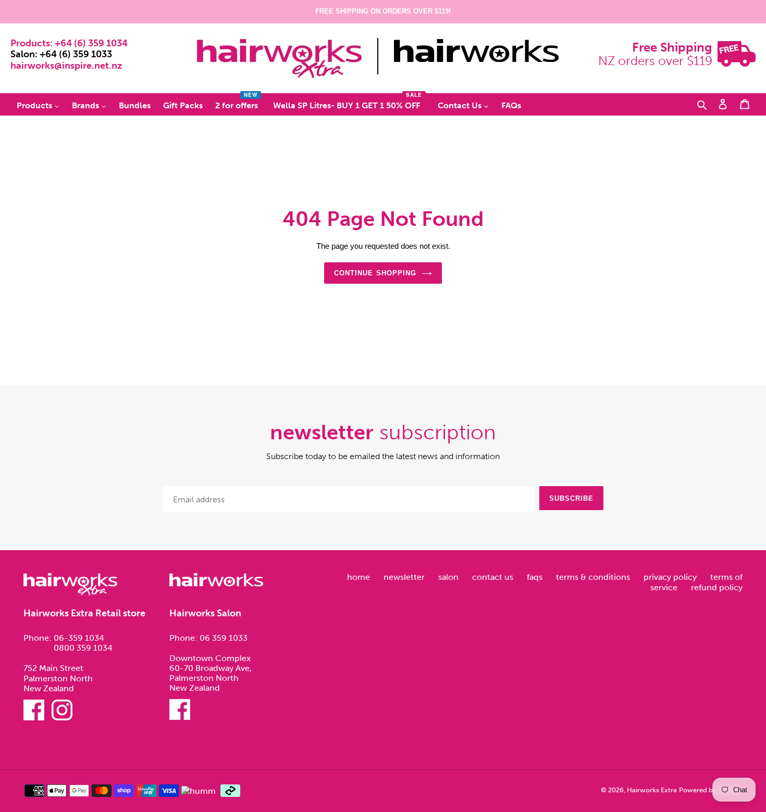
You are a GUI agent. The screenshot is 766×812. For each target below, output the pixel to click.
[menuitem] (38, 105)
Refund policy (717, 587)
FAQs (536, 577)
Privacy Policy (671, 577)
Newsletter (405, 577)
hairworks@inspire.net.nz (66, 65)
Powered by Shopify (710, 790)
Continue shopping (375, 273)
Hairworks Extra (652, 790)
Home (359, 577)
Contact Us (493, 577)
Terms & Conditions (594, 577)
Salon (449, 577)
